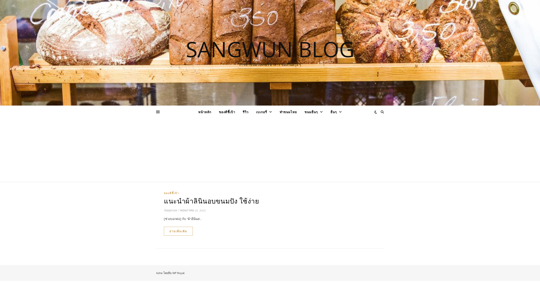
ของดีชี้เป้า (227, 112)
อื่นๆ (334, 112)
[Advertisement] (270, 150)
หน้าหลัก (204, 112)
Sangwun (170, 210)
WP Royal (178, 273)
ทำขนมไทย (288, 112)
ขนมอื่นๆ (311, 112)
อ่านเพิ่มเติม (178, 231)
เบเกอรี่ (261, 112)
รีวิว (245, 112)
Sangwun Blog (270, 49)
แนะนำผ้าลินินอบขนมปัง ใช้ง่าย (211, 200)
